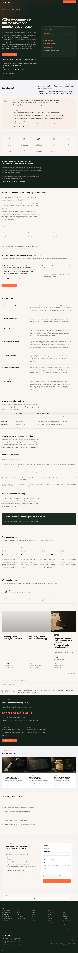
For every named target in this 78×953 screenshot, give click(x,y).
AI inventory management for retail (37, 898)
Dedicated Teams (5, 927)
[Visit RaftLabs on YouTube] (51, 940)
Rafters (33, 918)
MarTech (18, 912)
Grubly (49, 910)
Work (44, 1)
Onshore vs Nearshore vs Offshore (69, 929)
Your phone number (47, 857)
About (33, 908)
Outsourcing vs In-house (67, 927)
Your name (45, 845)
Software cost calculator (51, 898)
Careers (33, 912)
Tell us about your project (49, 862)
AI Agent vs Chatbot (66, 924)
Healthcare (19, 914)
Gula (48, 912)
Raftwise (49, 908)
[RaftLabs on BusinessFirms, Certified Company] (75, 940)
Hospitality (19, 908)
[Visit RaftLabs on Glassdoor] (69, 940)
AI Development (5, 922)
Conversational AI (20, 916)
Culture (33, 914)
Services (31, 1)
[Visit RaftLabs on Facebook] (66, 940)
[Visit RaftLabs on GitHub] (60, 940)
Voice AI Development (6, 925)
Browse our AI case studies (64, 898)
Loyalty (18, 910)
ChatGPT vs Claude (66, 925)
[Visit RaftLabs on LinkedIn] (49, 940)
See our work (69, 54)
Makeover (49, 920)
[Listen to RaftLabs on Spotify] (54, 940)
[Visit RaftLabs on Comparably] (72, 940)
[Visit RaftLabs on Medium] (63, 940)
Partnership (34, 920)
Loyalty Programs (66, 916)
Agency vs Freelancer (66, 920)
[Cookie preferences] (2, 950)
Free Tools (64, 914)
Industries (38, 1)
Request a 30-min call (68, 1)
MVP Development (5, 914)
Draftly (49, 922)
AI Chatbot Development (6, 924)
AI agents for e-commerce (8, 898)
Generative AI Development (7, 918)
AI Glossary (65, 918)
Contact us (34, 922)
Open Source (65, 908)
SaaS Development (5, 916)
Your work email (46, 851)
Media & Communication (21, 918)
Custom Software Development (7, 908)
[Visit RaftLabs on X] (57, 940)
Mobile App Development (6, 912)
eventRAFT (50, 914)
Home (3, 9)
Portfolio (33, 910)
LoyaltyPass (50, 918)
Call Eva (49, 916)
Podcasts (64, 912)
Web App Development (6, 910)
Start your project (56, 881)
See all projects (70, 673)
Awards (33, 916)
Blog (47, 1)
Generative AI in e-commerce (21, 898)
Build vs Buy (65, 922)
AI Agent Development (6, 920)
